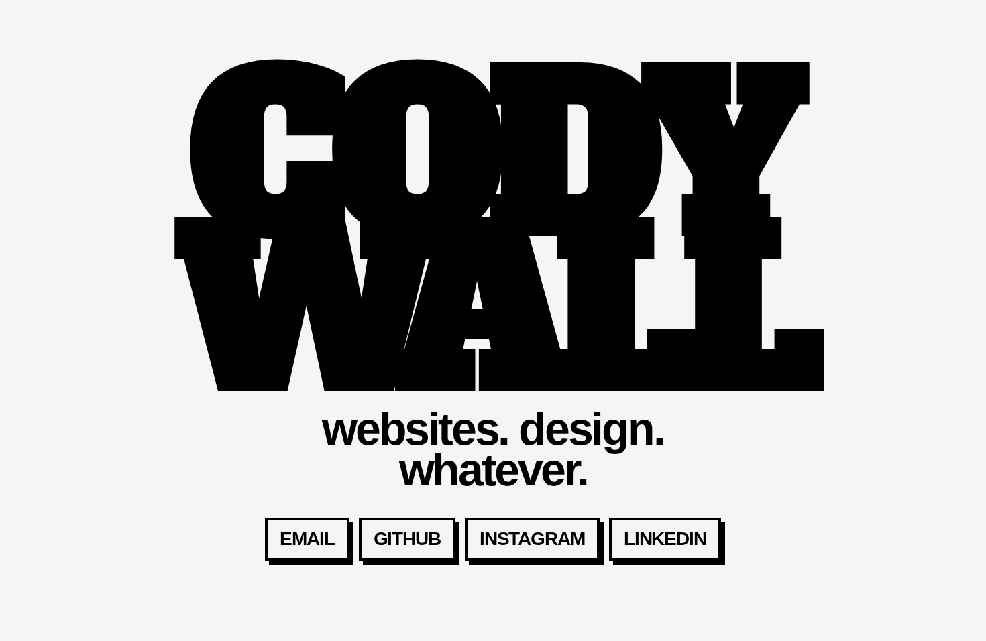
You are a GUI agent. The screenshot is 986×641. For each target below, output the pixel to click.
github (407, 538)
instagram (532, 538)
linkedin (665, 538)
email (307, 538)
